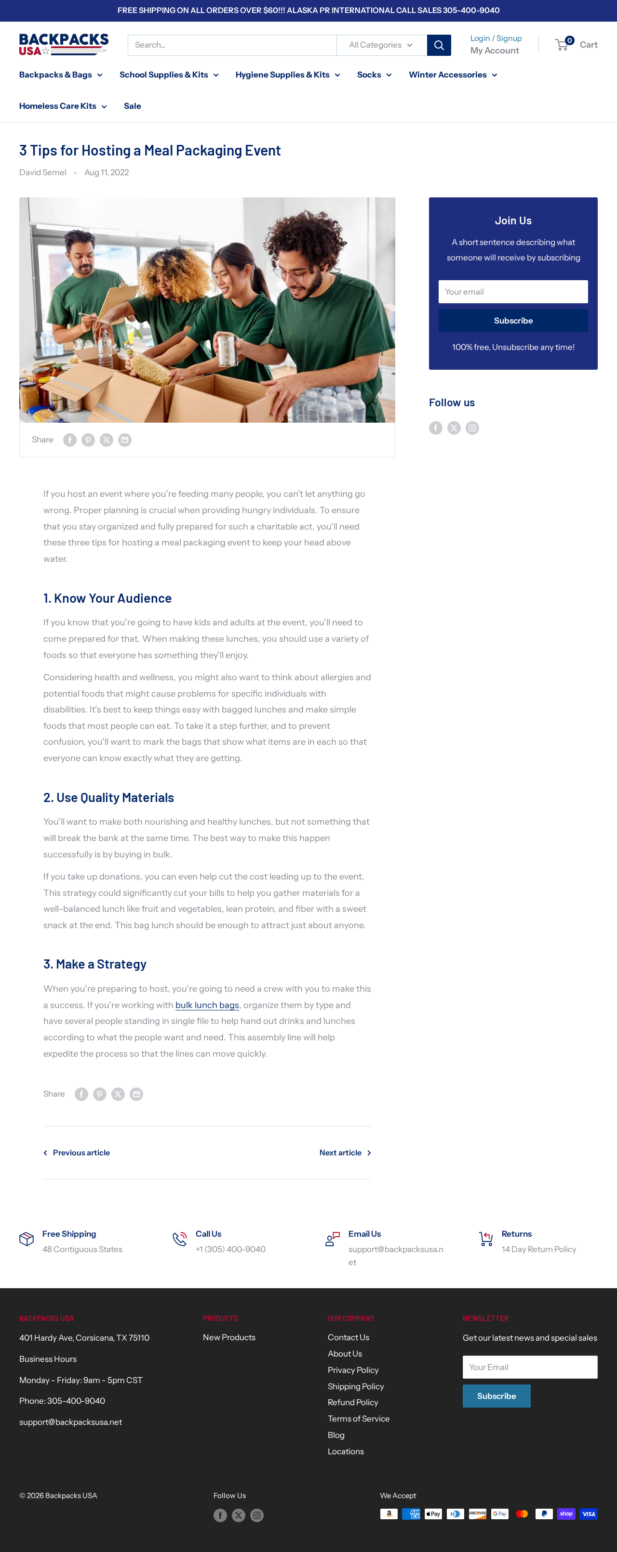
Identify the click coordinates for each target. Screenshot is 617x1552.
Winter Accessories (448, 74)
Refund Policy (353, 1402)
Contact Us (348, 1337)
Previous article (81, 1152)
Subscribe (513, 320)
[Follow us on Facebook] (436, 427)
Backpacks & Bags (55, 74)
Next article (341, 1152)
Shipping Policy (356, 1386)
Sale (132, 106)
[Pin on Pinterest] (88, 440)
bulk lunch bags (207, 1005)
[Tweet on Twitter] (106, 440)
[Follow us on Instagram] (472, 427)
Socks (369, 74)
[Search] (439, 45)
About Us (345, 1353)
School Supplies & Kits (164, 74)
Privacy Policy (353, 1370)
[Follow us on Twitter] (454, 427)
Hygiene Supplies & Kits (283, 74)
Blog (336, 1435)
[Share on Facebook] (70, 440)
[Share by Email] (125, 440)
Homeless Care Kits (57, 106)
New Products (229, 1337)
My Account (494, 50)
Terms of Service (359, 1418)
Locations (346, 1451)
